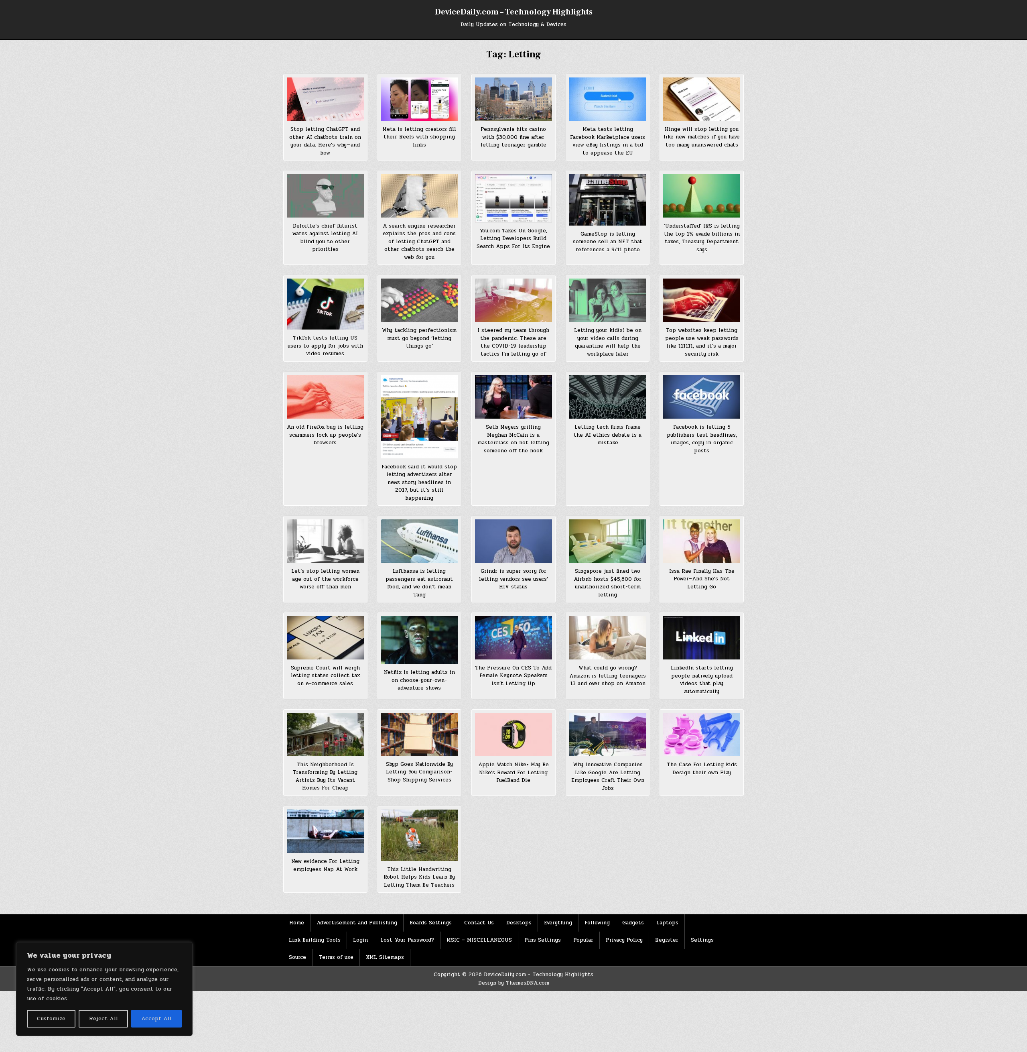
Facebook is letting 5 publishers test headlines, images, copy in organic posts (702, 439)
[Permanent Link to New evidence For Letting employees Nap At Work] (325, 831)
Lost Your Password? (407, 940)
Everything (558, 923)
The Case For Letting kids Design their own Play (702, 769)
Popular (583, 940)
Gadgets (633, 923)
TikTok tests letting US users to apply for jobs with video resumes (325, 346)
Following (597, 923)
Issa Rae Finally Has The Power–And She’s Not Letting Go (702, 579)
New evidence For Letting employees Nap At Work (325, 865)
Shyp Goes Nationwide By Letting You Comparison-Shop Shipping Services (419, 772)
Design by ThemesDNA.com (513, 983)
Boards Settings (431, 923)
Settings (702, 940)
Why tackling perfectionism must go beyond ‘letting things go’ (419, 338)
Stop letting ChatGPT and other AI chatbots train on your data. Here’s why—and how (325, 141)
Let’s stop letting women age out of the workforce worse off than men (325, 579)
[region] (104, 989)
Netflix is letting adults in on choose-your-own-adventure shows (419, 680)
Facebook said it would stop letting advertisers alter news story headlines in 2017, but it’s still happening (419, 482)
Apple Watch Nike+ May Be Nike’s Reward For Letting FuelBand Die (513, 772)
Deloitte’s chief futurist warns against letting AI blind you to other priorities (325, 238)
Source (297, 957)
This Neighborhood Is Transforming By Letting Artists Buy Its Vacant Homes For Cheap (325, 776)
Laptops (667, 923)
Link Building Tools (315, 940)
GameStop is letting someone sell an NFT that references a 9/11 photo (607, 242)
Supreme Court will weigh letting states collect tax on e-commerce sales (325, 676)
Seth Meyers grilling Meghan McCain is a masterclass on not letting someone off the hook (513, 439)
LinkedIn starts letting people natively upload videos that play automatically (702, 680)
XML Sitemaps (385, 957)
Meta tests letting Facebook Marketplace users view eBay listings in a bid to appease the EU (607, 141)
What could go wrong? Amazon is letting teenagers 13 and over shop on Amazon (607, 676)
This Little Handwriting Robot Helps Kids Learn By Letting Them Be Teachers (419, 877)
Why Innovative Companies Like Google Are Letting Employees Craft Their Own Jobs (607, 776)
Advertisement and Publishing (357, 923)
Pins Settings (542, 940)
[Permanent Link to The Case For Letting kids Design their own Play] (701, 734)
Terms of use (336, 957)
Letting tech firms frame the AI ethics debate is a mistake (607, 435)
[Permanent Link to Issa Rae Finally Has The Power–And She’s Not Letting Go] (701, 541)
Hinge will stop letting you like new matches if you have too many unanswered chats (702, 137)
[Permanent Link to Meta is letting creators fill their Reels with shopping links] (419, 99)
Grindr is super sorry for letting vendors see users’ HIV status (513, 579)
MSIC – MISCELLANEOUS (479, 940)
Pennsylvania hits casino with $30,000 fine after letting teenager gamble (513, 137)
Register (666, 940)
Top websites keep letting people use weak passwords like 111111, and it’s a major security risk (702, 342)
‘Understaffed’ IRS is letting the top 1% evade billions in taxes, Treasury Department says (702, 238)
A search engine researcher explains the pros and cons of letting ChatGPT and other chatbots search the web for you (419, 241)
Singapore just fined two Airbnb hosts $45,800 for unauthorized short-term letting (607, 583)
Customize (51, 1018)
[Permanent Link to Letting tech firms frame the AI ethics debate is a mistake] (607, 397)
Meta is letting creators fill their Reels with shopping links (419, 137)
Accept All (156, 1018)
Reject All (103, 1018)
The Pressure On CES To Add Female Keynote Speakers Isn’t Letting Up (513, 676)
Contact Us (479, 923)
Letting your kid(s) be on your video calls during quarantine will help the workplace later (607, 342)
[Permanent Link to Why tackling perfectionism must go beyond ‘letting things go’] (419, 300)
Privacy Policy (624, 940)
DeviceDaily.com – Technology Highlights (514, 12)
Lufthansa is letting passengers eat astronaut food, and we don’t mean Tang (419, 583)
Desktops (519, 923)
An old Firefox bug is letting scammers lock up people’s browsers (325, 435)
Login (360, 940)
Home (296, 923)
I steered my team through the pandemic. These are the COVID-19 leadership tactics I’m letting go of (513, 342)
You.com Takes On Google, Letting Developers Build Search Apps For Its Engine (513, 238)
